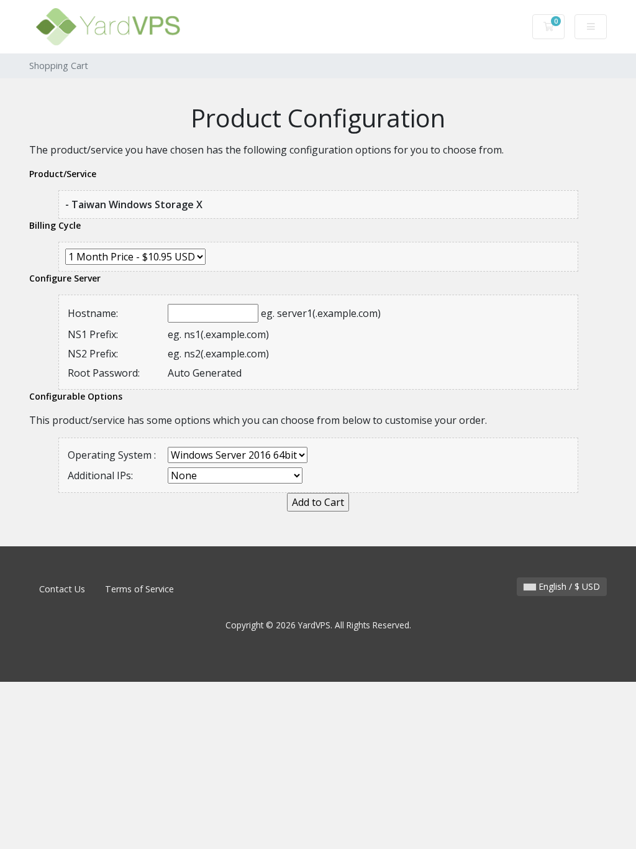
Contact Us (62, 589)
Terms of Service (139, 589)
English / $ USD (568, 586)
